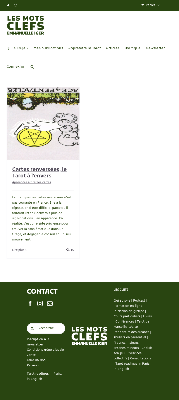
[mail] (50, 303)
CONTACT (42, 292)
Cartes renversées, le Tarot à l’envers (39, 173)
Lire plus (18, 250)
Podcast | (140, 301)
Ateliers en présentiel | (131, 337)
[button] (32, 67)
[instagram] (40, 303)
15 (72, 250)
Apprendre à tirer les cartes (31, 182)
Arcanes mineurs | (128, 348)
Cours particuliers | (128, 316)
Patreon (33, 366)
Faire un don (36, 360)
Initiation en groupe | (130, 311)
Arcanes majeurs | (127, 343)
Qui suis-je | (123, 301)
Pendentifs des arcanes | (133, 332)
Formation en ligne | (129, 306)
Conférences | (126, 322)
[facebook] (30, 303)
